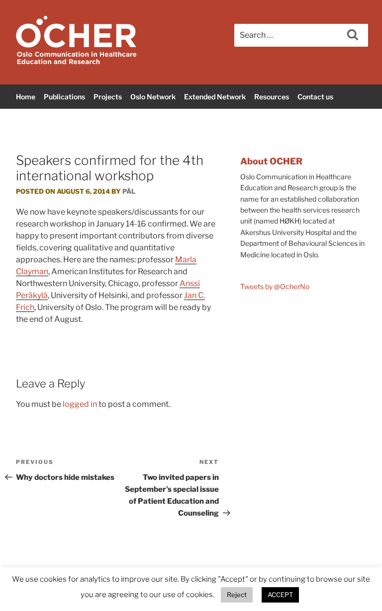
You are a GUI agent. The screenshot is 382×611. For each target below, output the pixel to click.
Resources (271, 96)
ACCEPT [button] (280, 595)
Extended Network (215, 96)
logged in (80, 404)
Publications (64, 96)
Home (25, 96)
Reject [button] (237, 595)
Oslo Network (153, 96)
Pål (128, 191)
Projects (108, 96)
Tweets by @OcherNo (274, 286)
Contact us (315, 96)
